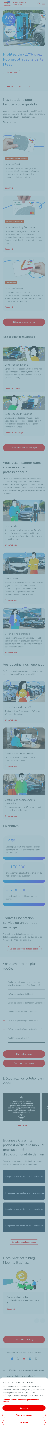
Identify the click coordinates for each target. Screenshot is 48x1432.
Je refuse (24, 1422)
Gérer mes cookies (24, 1415)
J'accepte (24, 1408)
